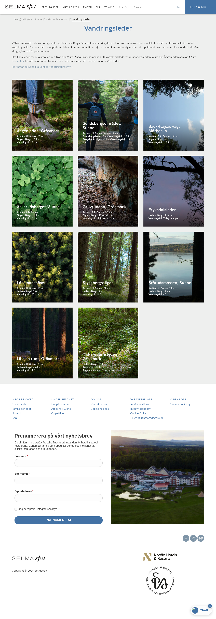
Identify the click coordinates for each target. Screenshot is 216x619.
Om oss (96, 399)
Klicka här (18, 61)
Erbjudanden (50, 7)
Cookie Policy (138, 413)
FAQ (14, 418)
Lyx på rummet (60, 404)
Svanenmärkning (180, 404)
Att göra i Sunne (61, 409)
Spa (98, 7)
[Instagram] (193, 538)
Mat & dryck (71, 7)
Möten (87, 7)
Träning (109, 7)
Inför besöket (22, 399)
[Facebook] (186, 538)
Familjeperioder (21, 409)
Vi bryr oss (178, 399)
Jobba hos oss (100, 409)
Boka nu (198, 7)
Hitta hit (17, 413)
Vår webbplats (141, 399)
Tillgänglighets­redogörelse (147, 418)
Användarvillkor (140, 404)
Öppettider (58, 413)
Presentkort (139, 7)
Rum (121, 7)
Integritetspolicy (140, 409)
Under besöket (62, 399)
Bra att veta (19, 404)
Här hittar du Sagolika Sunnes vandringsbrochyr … (42, 67)
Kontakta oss (99, 404)
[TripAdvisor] (200, 538)
